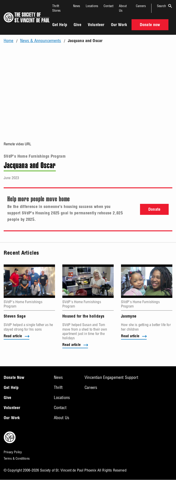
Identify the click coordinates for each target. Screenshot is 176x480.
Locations (92, 6)
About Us (61, 417)
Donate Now (14, 378)
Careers (141, 6)
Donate (154, 210)
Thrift (58, 387)
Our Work (119, 25)
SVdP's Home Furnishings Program (35, 157)
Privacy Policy (13, 452)
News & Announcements (40, 40)
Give (77, 25)
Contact (108, 6)
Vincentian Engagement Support (111, 377)
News (76, 6)
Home (9, 40)
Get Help (59, 25)
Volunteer (96, 25)
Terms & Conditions (17, 458)
